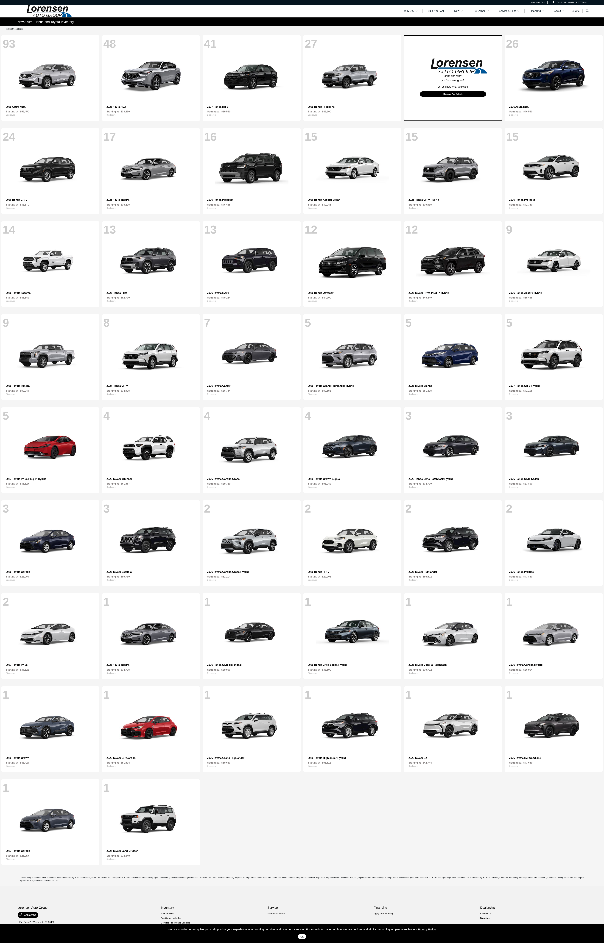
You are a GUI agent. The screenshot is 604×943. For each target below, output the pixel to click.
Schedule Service (276, 913)
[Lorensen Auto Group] (44, 10)
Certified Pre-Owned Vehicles (175, 922)
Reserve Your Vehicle (453, 94)
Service (272, 907)
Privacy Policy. (427, 929)
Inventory (167, 907)
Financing (380, 907)
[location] (553, 2)
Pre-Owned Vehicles (171, 918)
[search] (587, 11)
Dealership (487, 907)
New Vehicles (167, 913)
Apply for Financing (383, 913)
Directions (485, 918)
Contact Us (29, 915)
